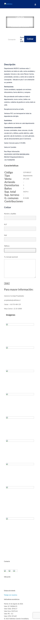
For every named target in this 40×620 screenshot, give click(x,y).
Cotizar (30, 39)
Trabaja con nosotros (10, 595)
